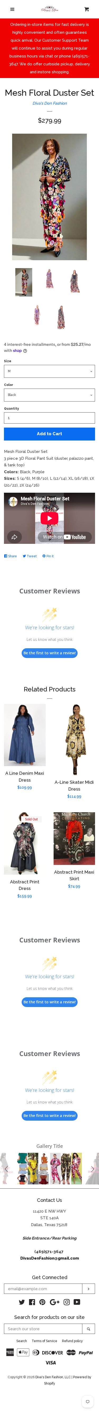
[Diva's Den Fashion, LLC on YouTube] (77, 1303)
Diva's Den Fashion (49, 103)
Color (8, 385)
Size (7, 361)
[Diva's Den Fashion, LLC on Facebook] (32, 1303)
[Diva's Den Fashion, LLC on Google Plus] (54, 1303)
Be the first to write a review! (49, 652)
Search (21, 1341)
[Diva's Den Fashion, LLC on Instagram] (67, 1303)
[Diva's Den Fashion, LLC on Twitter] (22, 1303)
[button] (7, 1168)
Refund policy (72, 1341)
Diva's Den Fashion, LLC (53, 1377)
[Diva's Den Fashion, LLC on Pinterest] (42, 1303)
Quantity (11, 408)
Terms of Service (44, 1341)
